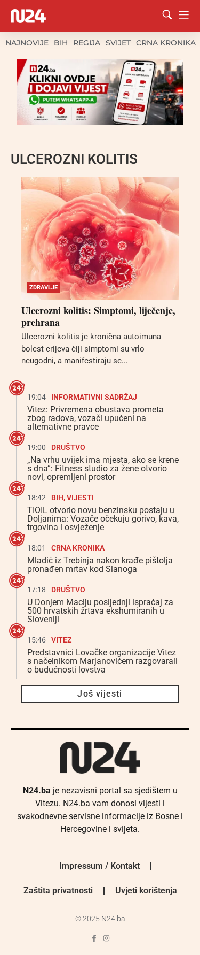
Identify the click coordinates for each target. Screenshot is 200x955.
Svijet (118, 43)
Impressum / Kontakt (99, 866)
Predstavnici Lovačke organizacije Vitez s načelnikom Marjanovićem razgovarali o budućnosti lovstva (102, 661)
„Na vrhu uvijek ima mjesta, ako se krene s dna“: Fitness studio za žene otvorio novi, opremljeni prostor (103, 468)
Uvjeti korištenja (146, 890)
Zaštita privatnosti (58, 890)
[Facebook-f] (94, 938)
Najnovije (27, 43)
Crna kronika (166, 43)
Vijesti (80, 497)
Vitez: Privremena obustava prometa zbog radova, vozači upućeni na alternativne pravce (95, 418)
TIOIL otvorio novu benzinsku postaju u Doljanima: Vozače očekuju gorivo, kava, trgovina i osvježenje (103, 518)
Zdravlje (43, 287)
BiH (61, 43)
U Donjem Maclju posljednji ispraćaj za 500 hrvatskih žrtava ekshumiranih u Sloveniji (100, 610)
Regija (86, 43)
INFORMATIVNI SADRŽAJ (94, 397)
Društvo (68, 447)
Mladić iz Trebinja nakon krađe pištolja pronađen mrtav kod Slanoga (100, 564)
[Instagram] (106, 938)
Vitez (61, 640)
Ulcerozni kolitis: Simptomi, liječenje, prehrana (98, 316)
